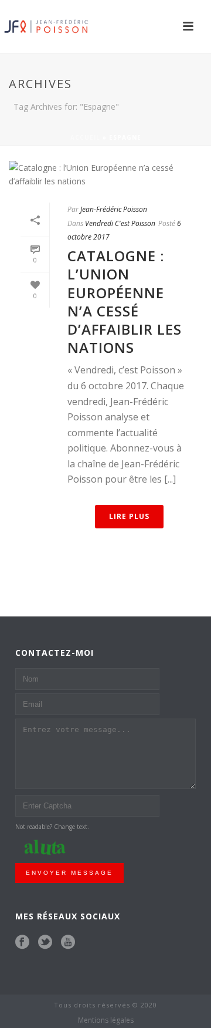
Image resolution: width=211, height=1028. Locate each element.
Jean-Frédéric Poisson (113, 209)
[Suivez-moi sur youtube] (68, 942)
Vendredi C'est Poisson (120, 223)
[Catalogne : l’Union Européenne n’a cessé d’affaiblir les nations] (105, 174)
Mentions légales (106, 1020)
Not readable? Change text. (52, 827)
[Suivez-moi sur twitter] (45, 942)
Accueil (85, 137)
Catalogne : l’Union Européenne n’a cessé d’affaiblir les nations (124, 301)
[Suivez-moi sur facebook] (22, 942)
